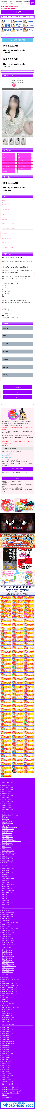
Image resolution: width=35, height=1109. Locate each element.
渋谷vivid (4, 1095)
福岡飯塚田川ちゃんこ (8, 1053)
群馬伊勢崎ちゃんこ (7, 859)
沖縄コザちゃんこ (7, 1073)
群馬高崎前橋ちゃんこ (8, 829)
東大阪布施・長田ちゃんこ (9, 989)
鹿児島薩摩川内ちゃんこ (9, 1041)
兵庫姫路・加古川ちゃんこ (9, 992)
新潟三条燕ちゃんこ (7, 972)
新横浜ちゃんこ (6, 882)
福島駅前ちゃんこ (7, 807)
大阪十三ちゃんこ (7, 1005)
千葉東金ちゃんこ (7, 849)
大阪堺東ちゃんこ (7, 1001)
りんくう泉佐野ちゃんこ (9, 1003)
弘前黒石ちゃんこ (7, 793)
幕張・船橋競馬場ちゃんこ (9, 884)
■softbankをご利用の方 (7, 457)
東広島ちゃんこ (6, 1063)
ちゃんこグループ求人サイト (10, 1089)
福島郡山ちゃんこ (7, 805)
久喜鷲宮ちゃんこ (7, 874)
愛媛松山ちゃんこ (7, 1027)
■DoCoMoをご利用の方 (7, 454)
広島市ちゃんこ (6, 1051)
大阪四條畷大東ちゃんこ (9, 1017)
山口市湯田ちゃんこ (7, 1077)
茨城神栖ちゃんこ (7, 876)
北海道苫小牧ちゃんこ (8, 809)
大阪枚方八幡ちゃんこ (8, 1009)
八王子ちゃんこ (6, 900)
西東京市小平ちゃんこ (8, 892)
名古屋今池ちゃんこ (7, 910)
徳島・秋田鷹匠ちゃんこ (9, 1043)
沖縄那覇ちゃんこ (7, 1047)
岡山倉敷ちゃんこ (7, 1061)
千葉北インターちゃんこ (9, 890)
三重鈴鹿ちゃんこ (7, 936)
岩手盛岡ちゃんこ (7, 803)
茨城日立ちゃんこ (7, 904)
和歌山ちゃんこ (6, 982)
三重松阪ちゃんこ (7, 934)
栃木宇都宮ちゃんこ (7, 831)
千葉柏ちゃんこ (6, 886)
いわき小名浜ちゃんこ (8, 795)
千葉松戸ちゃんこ (7, 857)
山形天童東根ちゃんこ (8, 787)
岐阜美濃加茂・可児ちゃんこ (10, 940)
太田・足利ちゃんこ (7, 872)
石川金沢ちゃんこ (7, 954)
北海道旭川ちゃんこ (7, 797)
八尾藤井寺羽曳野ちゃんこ (9, 993)
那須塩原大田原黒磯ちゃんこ (10, 878)
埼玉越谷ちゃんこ (7, 863)
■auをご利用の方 (6, 455)
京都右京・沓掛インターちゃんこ (11, 1007)
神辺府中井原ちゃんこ (8, 1075)
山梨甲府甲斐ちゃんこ (8, 962)
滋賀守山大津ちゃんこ (8, 1013)
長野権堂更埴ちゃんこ (8, 964)
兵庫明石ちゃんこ (7, 999)
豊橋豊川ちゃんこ (7, 926)
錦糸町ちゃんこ (6, 847)
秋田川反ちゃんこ (7, 791)
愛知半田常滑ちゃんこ (8, 938)
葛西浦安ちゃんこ (7, 880)
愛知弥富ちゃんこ (7, 918)
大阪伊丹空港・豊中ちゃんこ (10, 986)
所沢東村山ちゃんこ (7, 870)
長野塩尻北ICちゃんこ (8, 968)
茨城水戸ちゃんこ (7, 821)
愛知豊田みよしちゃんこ (9, 932)
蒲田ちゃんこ (5, 898)
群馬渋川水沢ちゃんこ (8, 851)
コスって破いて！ (7, 1097)
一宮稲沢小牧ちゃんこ (8, 916)
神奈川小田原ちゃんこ (8, 855)
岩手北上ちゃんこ (7, 799)
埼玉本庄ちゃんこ (7, 843)
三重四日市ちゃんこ (7, 920)
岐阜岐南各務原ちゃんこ (9, 930)
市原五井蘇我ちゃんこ (8, 888)
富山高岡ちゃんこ (7, 952)
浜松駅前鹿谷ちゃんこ (8, 942)
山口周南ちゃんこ (7, 1049)
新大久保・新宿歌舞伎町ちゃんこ (11, 841)
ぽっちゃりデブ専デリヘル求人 (10, 1093)
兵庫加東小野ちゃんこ (8, 1015)
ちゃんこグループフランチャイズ (11, 1091)
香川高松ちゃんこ (7, 1037)
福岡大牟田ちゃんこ (7, 1071)
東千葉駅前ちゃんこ (7, 823)
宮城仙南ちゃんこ (7, 785)
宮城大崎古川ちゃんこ (8, 789)
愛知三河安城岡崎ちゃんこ (9, 912)
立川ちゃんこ (5, 819)
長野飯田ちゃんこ (7, 960)
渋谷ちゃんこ (5, 896)
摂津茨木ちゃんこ (7, 1011)
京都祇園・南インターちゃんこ (10, 980)
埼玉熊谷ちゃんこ (7, 833)
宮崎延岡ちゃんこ (7, 1079)
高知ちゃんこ (5, 1059)
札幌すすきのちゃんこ (8, 801)
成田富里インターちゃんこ (9, 827)
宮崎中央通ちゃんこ (7, 1067)
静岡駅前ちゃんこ (7, 924)
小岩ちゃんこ (5, 894)
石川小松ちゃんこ (7, 950)
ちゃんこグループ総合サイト (10, 1087)
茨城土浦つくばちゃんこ (9, 853)
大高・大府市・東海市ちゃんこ (10, 928)
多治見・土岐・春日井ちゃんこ (10, 922)
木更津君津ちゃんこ (7, 845)
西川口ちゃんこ (6, 817)
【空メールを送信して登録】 (17, 468)
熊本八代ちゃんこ (7, 1065)
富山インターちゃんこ (8, 956)
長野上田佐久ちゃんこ (8, 970)
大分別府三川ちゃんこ (8, 1081)
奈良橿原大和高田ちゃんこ (9, 984)
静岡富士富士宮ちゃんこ (9, 944)
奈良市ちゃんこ (6, 996)
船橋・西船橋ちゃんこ (8, 902)
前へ (17, 392)
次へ (17, 397)
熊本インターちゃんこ (8, 1033)
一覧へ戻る (17, 387)
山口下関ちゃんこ (7, 1055)
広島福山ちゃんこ (7, 1039)
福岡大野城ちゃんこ (7, 1057)
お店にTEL (18, 12)
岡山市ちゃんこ (6, 1069)
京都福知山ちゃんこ (7, 1021)
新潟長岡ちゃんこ (7, 958)
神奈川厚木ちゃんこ (7, 839)
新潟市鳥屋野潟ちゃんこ (9, 966)
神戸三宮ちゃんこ (7, 997)
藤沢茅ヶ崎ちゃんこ (7, 861)
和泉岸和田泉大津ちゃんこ (9, 988)
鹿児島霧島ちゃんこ (7, 1035)
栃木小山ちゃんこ (7, 835)
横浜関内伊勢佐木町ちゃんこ (10, 815)
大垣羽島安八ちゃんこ (8, 914)
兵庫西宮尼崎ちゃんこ (8, 1019)
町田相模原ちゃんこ (7, 837)
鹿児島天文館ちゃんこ (8, 1029)
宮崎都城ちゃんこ (7, 1045)
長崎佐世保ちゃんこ (7, 1031)
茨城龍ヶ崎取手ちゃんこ (9, 868)
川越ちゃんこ (5, 825)
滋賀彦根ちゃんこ (7, 978)
